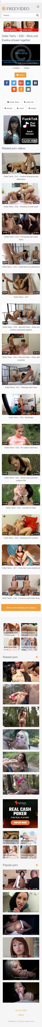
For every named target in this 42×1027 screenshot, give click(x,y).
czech (21, 108)
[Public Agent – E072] (21, 902)
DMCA (21, 1015)
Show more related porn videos (21, 607)
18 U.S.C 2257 (21, 1010)
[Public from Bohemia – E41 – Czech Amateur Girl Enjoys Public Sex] (21, 762)
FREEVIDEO (17, 8)
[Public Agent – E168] (21, 992)
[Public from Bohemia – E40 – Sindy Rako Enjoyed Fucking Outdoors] (21, 784)
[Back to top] (38, 1023)
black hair (30, 102)
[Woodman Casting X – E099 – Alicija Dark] (21, 880)
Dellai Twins (14, 102)
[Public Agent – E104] (21, 925)
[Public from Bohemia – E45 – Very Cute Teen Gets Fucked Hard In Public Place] (21, 672)
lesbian (33, 108)
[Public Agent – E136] (21, 970)
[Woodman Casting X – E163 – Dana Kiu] (21, 947)
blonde (9, 108)
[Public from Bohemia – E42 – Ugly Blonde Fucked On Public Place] (21, 739)
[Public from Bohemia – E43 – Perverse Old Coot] (21, 717)
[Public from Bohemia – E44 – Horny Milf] (21, 694)
